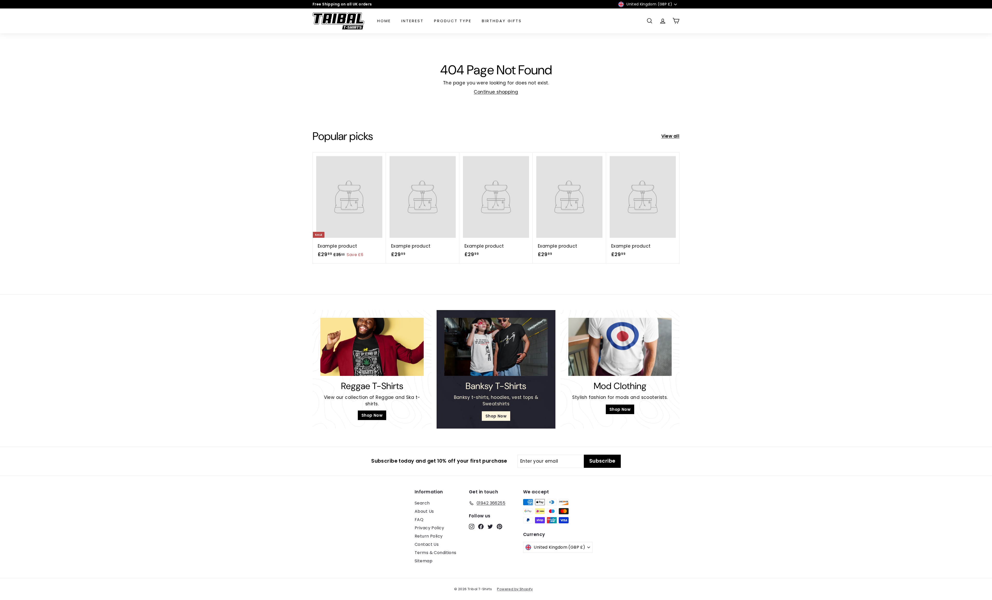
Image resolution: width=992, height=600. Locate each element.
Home (384, 20)
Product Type (452, 20)
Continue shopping (496, 92)
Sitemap (423, 561)
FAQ (419, 520)
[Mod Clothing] (620, 347)
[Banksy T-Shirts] (496, 347)
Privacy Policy (429, 528)
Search (422, 503)
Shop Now (372, 415)
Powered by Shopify (515, 589)
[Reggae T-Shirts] (372, 347)
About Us (424, 511)
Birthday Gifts (502, 20)
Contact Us (427, 544)
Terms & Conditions (435, 553)
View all (670, 136)
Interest (412, 20)
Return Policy (429, 536)
